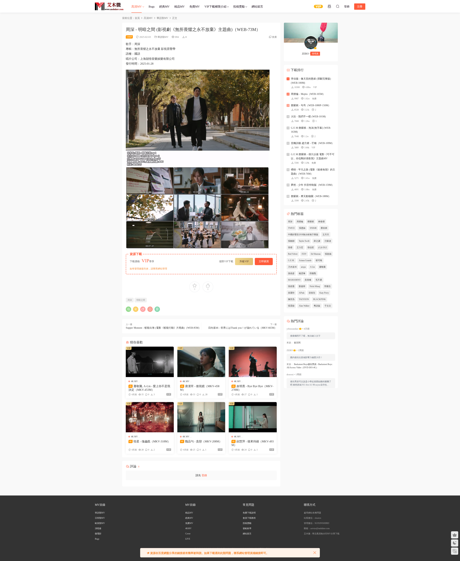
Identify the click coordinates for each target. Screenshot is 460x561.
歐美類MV (100, 523)
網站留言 (257, 6)
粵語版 (317, 306)
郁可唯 (319, 260)
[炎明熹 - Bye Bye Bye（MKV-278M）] (253, 362)
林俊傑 (321, 221)
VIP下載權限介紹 (215, 6)
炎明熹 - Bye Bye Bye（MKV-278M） (252, 388)
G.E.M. (291, 260)
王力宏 (300, 247)
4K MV (134, 381)
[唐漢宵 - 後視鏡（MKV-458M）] (201, 362)
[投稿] (329, 6)
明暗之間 (140, 300)
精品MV (179, 6)
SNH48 (313, 228)
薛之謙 (317, 241)
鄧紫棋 (310, 221)
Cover (187, 533)
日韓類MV (100, 518)
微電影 (98, 533)
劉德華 (302, 286)
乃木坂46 (292, 267)
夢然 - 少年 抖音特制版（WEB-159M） (312, 185)
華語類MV (163, 37)
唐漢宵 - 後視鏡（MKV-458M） (199, 388)
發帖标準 (247, 528)
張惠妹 (302, 228)
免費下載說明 (249, 513)
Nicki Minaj (315, 286)
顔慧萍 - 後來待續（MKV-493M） (252, 443)
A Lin (312, 267)
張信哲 (310, 247)
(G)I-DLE (322, 247)
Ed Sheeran (316, 254)
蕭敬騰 (322, 267)
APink (301, 293)
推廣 (274, 37)
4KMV (188, 528)
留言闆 (297, 342)
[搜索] (337, 6)
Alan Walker (304, 306)
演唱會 (98, 528)
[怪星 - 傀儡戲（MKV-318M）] (150, 417)
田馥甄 (313, 273)
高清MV (136, 6)
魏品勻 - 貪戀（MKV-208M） (201, 441)
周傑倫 (300, 221)
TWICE (291, 228)
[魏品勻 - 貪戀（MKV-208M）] (201, 417)
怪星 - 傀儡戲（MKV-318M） (149, 441)
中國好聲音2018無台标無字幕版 (303, 234)
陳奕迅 (291, 299)
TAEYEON (304, 299)
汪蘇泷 (328, 241)
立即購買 (264, 261)
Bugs (152, 6)
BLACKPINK (319, 299)
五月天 (326, 234)
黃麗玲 (291, 293)
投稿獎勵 (239, 6)
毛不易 (319, 280)
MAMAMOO (294, 280)
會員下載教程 (249, 518)
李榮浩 (327, 286)
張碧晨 (291, 286)
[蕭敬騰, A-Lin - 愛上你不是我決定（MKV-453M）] (150, 362)
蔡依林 (324, 228)
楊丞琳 (302, 273)
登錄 (204, 475)
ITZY (304, 254)
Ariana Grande (305, 260)
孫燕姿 (291, 273)
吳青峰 (308, 280)
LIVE (187, 539)
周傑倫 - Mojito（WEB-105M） (308, 94)
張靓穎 (291, 241)
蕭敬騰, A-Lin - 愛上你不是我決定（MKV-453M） (149, 388)
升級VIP (244, 261)
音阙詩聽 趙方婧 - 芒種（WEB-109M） (312, 143)
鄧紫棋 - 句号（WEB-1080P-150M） (311, 105)
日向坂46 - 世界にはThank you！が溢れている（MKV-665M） (242, 327)
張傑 (290, 247)
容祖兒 (312, 293)
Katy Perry (324, 293)
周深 (130, 300)
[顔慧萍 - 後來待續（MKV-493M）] (253, 417)
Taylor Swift (304, 241)
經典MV (164, 6)
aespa (303, 267)
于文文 (328, 306)
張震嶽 (291, 306)
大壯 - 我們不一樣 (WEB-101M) (308, 116)
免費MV (194, 6)
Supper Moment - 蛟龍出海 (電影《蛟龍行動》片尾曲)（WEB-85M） (163, 327)
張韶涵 (328, 254)
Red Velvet (292, 254)
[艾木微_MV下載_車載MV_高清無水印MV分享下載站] (109, 6)
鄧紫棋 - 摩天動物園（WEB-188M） (311, 196)
